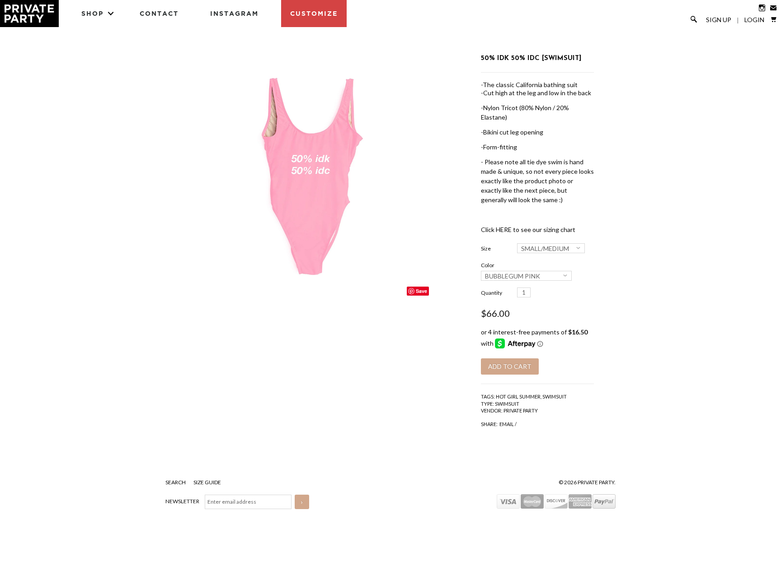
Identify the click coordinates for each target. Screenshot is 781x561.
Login (754, 20)
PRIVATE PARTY (520, 410)
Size (486, 248)
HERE (504, 229)
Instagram (234, 13)
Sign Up (718, 20)
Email (506, 424)
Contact (159, 13)
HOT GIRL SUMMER (518, 396)
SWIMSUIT (554, 396)
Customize (314, 13)
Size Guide (207, 482)
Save (421, 290)
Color (487, 265)
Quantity (491, 292)
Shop (92, 13)
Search (176, 482)
